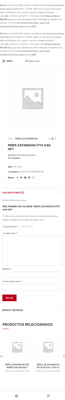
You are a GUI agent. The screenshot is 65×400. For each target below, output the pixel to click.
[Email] (25, 177)
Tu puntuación (10, 226)
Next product (55, 138)
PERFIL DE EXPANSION (26, 138)
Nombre (7, 268)
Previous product (49, 138)
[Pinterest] (29, 177)
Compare (16, 158)
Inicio (10, 138)
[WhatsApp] (33, 177)
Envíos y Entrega (12, 310)
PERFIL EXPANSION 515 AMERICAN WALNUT (17, 366)
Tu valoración (9, 232)
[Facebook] (17, 177)
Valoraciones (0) (13, 192)
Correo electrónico (12, 281)
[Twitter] (21, 177)
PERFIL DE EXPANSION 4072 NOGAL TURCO (47, 366)
